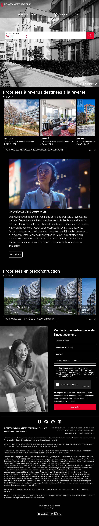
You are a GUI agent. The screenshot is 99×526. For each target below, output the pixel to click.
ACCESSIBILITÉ (89, 434)
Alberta (30, 438)
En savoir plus (15, 254)
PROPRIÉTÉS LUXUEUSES (65, 431)
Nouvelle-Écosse (26, 440)
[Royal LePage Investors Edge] (15, 7)
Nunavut (54, 440)
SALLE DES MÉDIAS (82, 428)
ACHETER (22, 14)
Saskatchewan (60, 438)
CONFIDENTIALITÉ (71, 434)
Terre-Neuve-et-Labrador (87, 438)
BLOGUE (91, 428)
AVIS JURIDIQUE (89, 431)
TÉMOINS (81, 434)
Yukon (48, 440)
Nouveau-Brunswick (72, 438)
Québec (24, 438)
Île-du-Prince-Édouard (38, 440)
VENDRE (34, 14)
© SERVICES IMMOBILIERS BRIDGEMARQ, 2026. (25, 428)
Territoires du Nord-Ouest (12, 440)
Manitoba (52, 438)
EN (77, 15)
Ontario (19, 438)
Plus (42, 15)
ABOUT (72, 428)
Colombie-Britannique (40, 438)
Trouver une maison (10, 438)
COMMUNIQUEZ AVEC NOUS (60, 428)
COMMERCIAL (78, 431)
